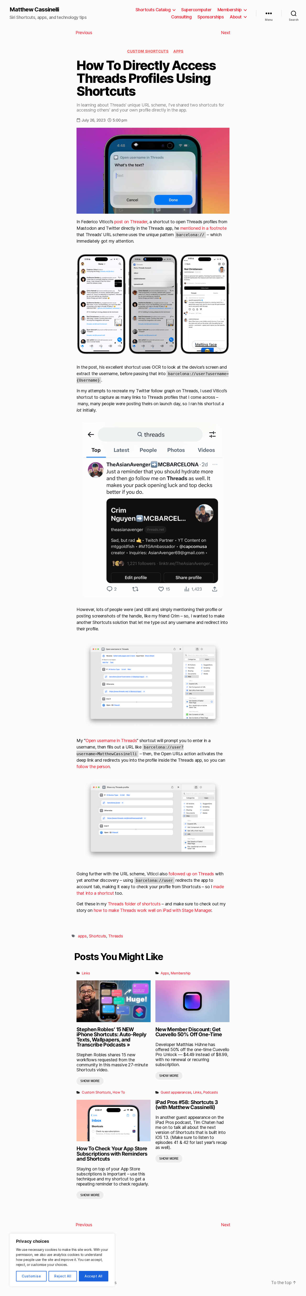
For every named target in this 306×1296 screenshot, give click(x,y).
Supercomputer (196, 9)
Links (86, 973)
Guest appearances (176, 1092)
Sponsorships (210, 16)
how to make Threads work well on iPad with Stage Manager (153, 910)
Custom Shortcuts (148, 51)
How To (119, 1092)
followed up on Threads (191, 873)
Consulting (181, 16)
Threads (115, 936)
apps (82, 936)
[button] (153, 685)
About (236, 16)
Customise (31, 1276)
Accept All (94, 1276)
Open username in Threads (111, 740)
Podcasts (210, 1092)
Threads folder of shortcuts (134, 903)
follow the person (93, 766)
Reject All (62, 1276)
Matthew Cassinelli (34, 9)
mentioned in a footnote (203, 228)
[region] (62, 1259)
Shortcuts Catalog (153, 9)
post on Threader (130, 221)
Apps (178, 51)
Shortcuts (97, 936)
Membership (230, 9)
